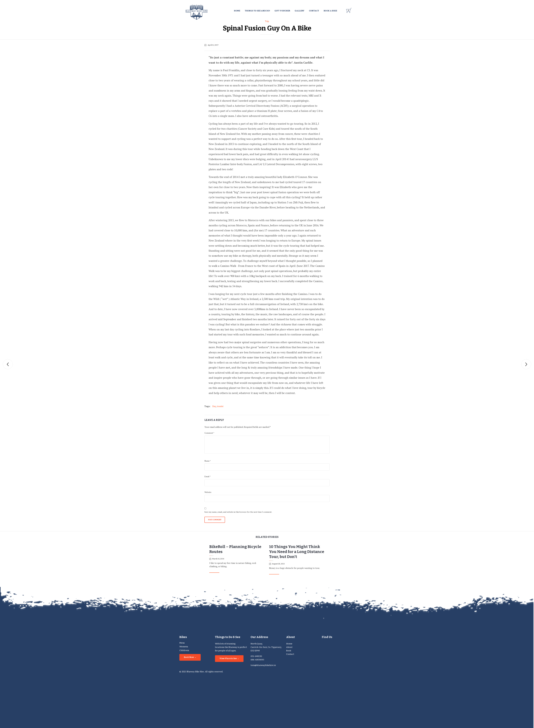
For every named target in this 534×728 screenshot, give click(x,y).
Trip (267, 21)
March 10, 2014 (218, 559)
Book (288, 650)
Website (207, 492)
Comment (209, 433)
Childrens (184, 650)
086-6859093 (257, 659)
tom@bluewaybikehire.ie (263, 665)
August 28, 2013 (278, 564)
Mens (182, 643)
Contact (290, 654)
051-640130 (256, 656)
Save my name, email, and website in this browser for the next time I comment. (238, 512)
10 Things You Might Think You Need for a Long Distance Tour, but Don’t (296, 551)
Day (214, 406)
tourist (220, 406)
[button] (214, 571)
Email (207, 476)
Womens (183, 646)
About (289, 647)
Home (289, 643)
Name (207, 461)
